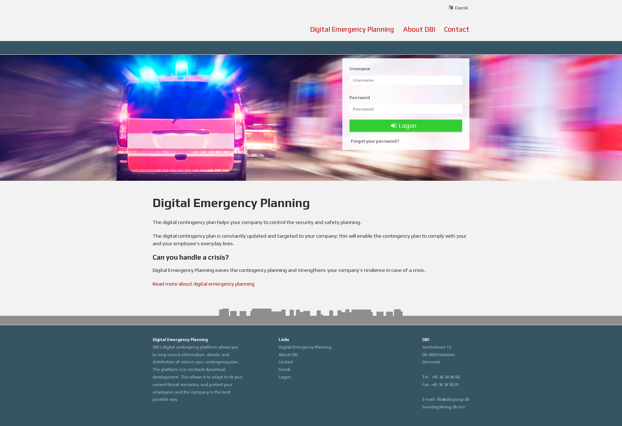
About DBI (419, 29)
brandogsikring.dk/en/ (444, 407)
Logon (285, 377)
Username (360, 68)
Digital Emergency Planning (352, 29)
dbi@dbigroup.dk (453, 399)
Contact (456, 29)
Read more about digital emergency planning (203, 284)
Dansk (284, 369)
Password (360, 97)
